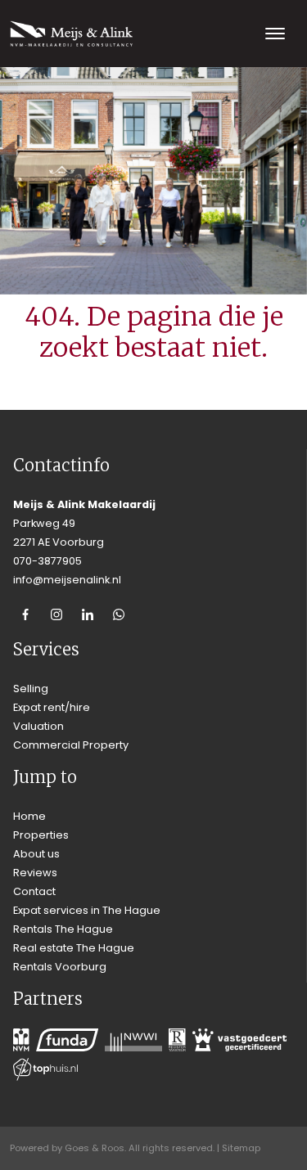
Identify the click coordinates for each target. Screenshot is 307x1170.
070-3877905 (47, 561)
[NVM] (21, 1039)
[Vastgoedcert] (239, 1039)
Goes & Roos (94, 1147)
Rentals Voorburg (59, 967)
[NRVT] (177, 1039)
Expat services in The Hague (86, 910)
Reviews (35, 873)
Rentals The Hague (63, 929)
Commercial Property (71, 745)
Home (29, 816)
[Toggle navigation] (274, 33)
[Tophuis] (45, 1069)
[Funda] (67, 1039)
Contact (34, 891)
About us (36, 854)
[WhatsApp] (118, 614)
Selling (30, 688)
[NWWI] (133, 1039)
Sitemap (241, 1147)
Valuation (38, 726)
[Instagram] (56, 614)
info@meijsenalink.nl (67, 580)
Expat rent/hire (51, 707)
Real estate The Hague (73, 948)
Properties (41, 835)
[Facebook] (25, 614)
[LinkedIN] (87, 614)
